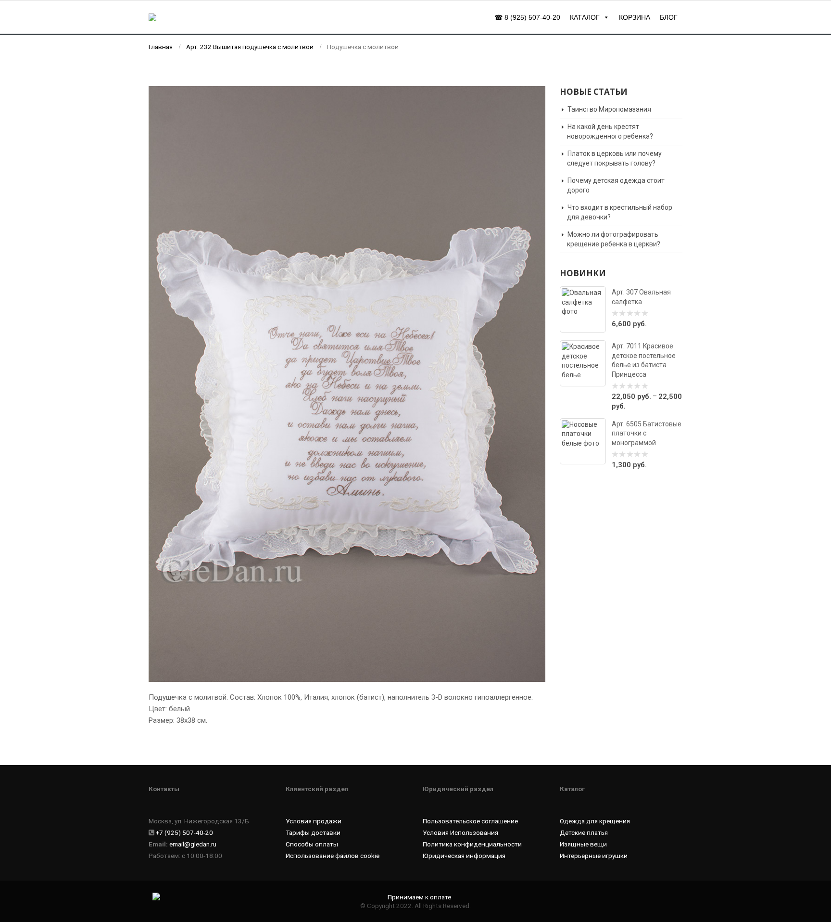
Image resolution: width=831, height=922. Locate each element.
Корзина (634, 17)
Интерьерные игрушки (594, 855)
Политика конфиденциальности (472, 844)
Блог (669, 17)
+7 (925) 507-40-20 (184, 832)
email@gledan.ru (192, 844)
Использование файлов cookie (332, 855)
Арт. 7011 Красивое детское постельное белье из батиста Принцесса (644, 360)
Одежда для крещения (595, 821)
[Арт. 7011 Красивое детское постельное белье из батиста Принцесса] (583, 363)
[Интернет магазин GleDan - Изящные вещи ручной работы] (194, 17)
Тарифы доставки (313, 832)
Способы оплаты (312, 844)
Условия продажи (313, 821)
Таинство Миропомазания (609, 109)
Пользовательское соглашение (470, 821)
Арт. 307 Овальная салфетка (641, 296)
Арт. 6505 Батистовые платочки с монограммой (646, 433)
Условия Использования (460, 832)
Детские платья (584, 832)
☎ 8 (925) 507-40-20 (527, 17)
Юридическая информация (464, 855)
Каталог (585, 17)
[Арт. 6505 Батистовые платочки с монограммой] (583, 441)
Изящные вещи (583, 844)
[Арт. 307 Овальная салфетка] (583, 309)
